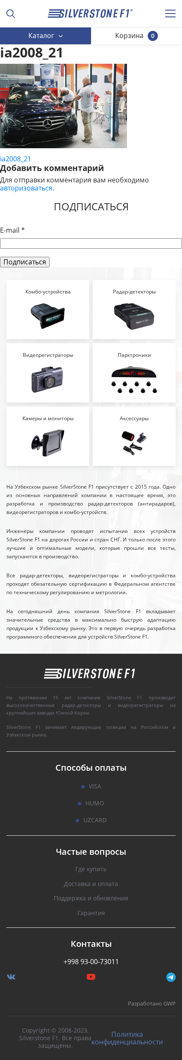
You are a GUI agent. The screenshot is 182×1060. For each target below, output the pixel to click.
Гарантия (91, 913)
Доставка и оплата (91, 884)
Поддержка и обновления (91, 898)
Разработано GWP (152, 1003)
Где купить (91, 869)
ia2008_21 (15, 158)
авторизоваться (26, 188)
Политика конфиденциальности (127, 1038)
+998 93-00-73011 (91, 961)
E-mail (12, 230)
